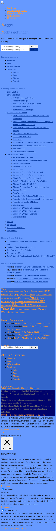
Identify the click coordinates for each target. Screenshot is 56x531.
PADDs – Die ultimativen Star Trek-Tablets (30, 181)
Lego (9, 63)
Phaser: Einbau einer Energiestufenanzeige (31, 187)
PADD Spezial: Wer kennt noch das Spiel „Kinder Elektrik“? (31, 256)
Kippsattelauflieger (20, 101)
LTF (28, 294)
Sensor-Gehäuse (20, 190)
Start (3, 415)
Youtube (21, 312)
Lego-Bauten (13, 15)
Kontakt (10, 222)
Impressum (11, 225)
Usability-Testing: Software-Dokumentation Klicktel (33, 142)
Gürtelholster (18, 169)
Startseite (11, 8)
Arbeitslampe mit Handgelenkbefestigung (30, 160)
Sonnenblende (6, 305)
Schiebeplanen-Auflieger (23, 110)
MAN (32, 294)
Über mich (17, 140)
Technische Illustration (22, 137)
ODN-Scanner (12, 298)
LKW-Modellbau (15, 13)
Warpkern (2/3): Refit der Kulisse (26, 211)
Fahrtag (40, 291)
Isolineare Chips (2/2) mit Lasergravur (28, 175)
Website (5, 312)
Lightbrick (23, 294)
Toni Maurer (42, 305)
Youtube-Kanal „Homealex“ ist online (22, 247)
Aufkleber (4, 291)
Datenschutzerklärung (16, 228)
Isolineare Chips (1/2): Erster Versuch (28, 172)
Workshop (14, 312)
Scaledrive (35, 302)
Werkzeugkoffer (19, 217)
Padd (15, 75)
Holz (47, 291)
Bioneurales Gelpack (21, 163)
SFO (42, 301)
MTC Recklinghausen (44, 294)
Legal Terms (41, 415)
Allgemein (11, 60)
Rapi (42, 298)
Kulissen (16, 72)
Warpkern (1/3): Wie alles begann (26, 208)
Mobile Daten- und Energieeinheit (27, 178)
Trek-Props (11, 69)
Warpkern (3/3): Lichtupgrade (25, 214)
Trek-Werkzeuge (20, 193)
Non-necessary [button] (7, 507)
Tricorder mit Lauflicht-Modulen (25, 202)
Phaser (16, 78)
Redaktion (12, 18)
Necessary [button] (5, 486)
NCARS (4, 298)
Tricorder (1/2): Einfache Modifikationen (29, 196)
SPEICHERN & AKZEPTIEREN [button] (13, 528)
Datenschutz (29, 415)
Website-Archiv (19, 148)
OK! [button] (3, 433)
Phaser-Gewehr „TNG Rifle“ (24, 184)
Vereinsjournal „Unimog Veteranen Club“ (29, 145)
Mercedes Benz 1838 (21, 107)
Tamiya (34, 305)
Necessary (9, 489)
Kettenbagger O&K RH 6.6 (23, 98)
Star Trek (21, 304)
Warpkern (42, 309)
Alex (9, 267)
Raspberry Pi (7, 301)
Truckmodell (20, 309)
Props (34, 297)
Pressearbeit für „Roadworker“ (25, 134)
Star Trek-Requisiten (17, 10)
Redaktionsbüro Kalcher (17, 113)
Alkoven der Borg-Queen (23, 157)
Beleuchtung (18, 291)
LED (11, 294)
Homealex (5, 294)
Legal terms (12, 231)
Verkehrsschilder (31, 309)
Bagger (11, 291)
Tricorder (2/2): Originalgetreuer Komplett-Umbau (33, 199)
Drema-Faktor (30, 291)
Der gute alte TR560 (15, 253)
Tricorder (16, 81)
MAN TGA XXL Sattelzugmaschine (27, 104)
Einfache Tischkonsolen (23, 166)
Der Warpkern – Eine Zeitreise (19, 250)
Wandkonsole (18, 205)
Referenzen (26, 302)
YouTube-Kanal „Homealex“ (24, 151)
